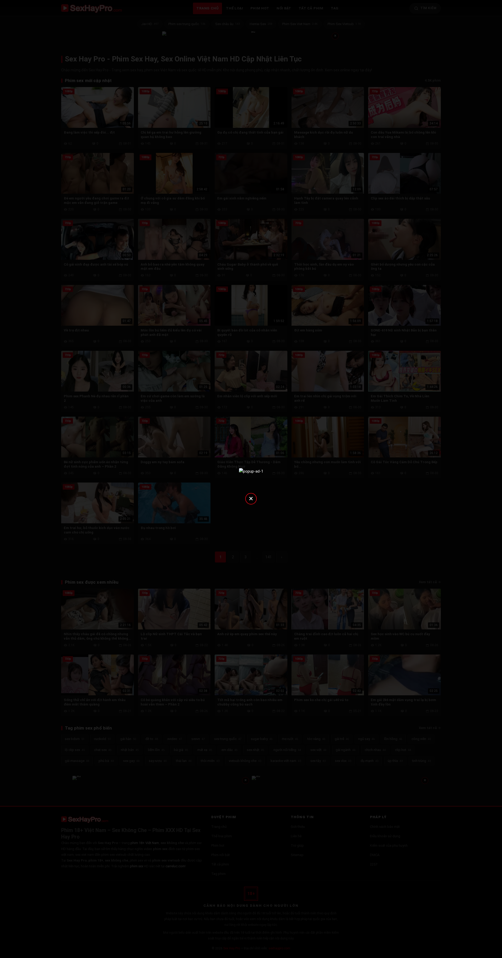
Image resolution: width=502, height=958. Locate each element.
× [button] (251, 498)
